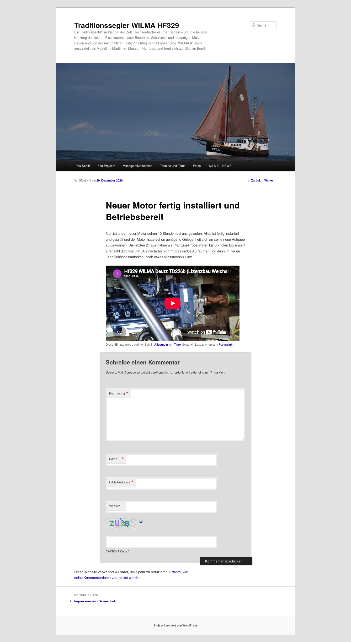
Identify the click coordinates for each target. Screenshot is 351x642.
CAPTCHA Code (116, 551)
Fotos (197, 165)
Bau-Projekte (106, 165)
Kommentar (118, 393)
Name (116, 459)
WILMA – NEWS (220, 165)
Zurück (254, 180)
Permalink (226, 344)
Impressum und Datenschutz (95, 601)
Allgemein (161, 344)
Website (114, 505)
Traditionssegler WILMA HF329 (126, 25)
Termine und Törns (173, 165)
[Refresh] (141, 520)
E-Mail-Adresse (121, 482)
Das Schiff (82, 165)
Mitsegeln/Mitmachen (137, 165)
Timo (177, 344)
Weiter (270, 180)
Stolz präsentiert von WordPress (176, 625)
